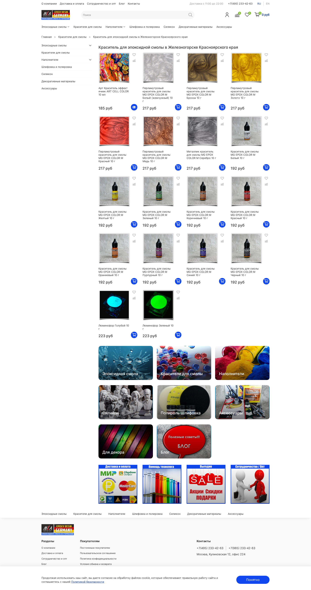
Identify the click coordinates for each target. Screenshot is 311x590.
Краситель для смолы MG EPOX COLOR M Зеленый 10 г (157, 215)
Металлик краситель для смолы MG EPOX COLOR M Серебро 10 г (201, 155)
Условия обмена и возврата (96, 564)
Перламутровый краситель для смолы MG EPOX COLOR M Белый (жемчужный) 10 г (158, 94)
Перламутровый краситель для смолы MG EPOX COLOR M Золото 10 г (245, 92)
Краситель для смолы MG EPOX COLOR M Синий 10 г (201, 272)
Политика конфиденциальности (98, 558)
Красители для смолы (88, 26)
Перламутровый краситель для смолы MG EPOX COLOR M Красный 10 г (112, 156)
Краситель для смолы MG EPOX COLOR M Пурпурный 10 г (157, 272)
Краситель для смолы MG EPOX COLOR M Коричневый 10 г (201, 215)
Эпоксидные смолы (54, 26)
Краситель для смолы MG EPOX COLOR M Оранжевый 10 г (112, 272)
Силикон (169, 26)
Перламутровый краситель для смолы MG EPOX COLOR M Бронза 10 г (200, 92)
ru (259, 3)
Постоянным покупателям (95, 547)
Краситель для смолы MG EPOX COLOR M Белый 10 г (245, 155)
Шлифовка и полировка (144, 26)
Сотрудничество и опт (101, 3)
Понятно (253, 580)
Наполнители (114, 26)
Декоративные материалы (196, 26)
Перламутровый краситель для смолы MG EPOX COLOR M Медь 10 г (156, 156)
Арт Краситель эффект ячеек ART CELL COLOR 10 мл (113, 91)
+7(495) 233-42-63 (240, 3)
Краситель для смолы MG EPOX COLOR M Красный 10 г (245, 215)
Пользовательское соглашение (97, 553)
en (268, 3)
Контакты (134, 3)
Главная (46, 36)
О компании (49, 3)
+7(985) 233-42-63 (242, 548)
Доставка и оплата (72, 3)
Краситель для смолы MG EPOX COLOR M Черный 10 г (245, 272)
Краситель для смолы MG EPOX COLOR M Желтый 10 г (112, 215)
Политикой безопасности (87, 581)
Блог (122, 3)
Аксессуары (224, 26)
